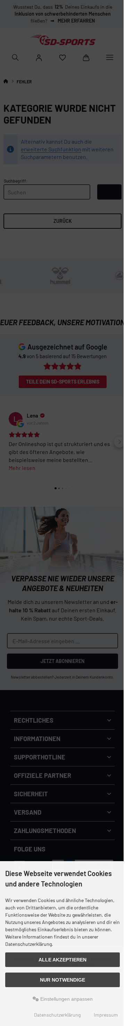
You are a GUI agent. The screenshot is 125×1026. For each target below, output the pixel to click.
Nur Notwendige (62, 980)
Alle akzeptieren (62, 959)
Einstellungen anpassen (66, 999)
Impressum (106, 1015)
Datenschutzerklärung (57, 1015)
